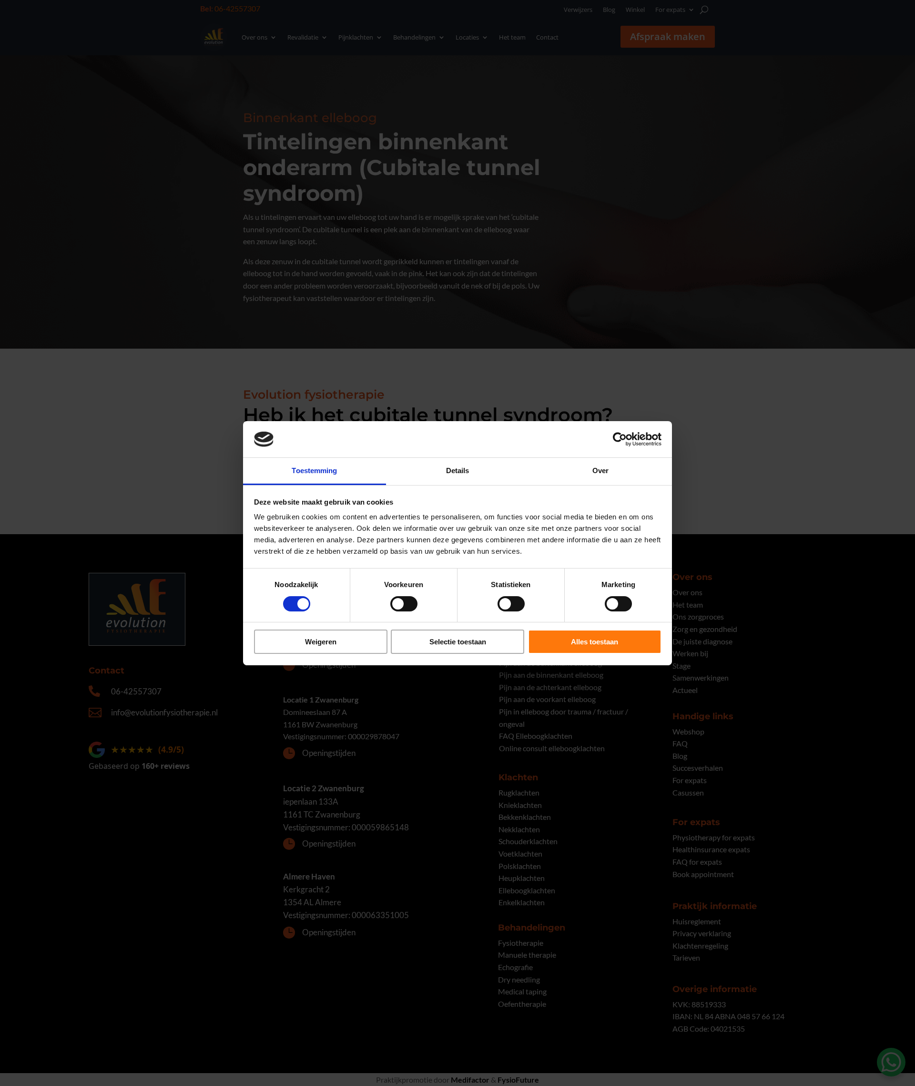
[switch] (403, 603)
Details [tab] (457, 470)
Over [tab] (600, 470)
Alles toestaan (594, 642)
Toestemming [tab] (314, 470)
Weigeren (320, 642)
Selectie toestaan (457, 642)
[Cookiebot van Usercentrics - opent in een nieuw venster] (619, 439)
